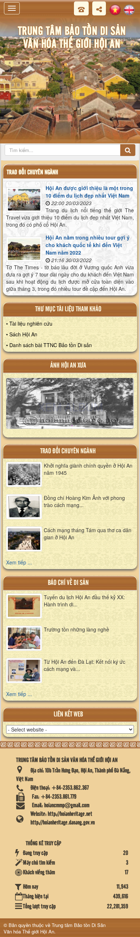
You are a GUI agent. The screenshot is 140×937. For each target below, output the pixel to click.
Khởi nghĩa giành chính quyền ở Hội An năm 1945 (88, 469)
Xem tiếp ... (19, 562)
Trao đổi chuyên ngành (68, 451)
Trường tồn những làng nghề (76, 629)
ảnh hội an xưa (68, 366)
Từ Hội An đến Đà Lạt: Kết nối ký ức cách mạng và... (84, 665)
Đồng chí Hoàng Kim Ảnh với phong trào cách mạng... (84, 501)
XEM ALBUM (70, 406)
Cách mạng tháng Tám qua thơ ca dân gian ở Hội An (87, 533)
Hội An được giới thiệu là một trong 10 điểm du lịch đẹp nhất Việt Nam (89, 191)
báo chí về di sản (68, 583)
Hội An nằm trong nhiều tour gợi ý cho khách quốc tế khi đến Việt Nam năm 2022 (88, 245)
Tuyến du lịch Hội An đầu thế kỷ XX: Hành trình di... (84, 600)
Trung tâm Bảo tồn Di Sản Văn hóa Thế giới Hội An (55, 928)
